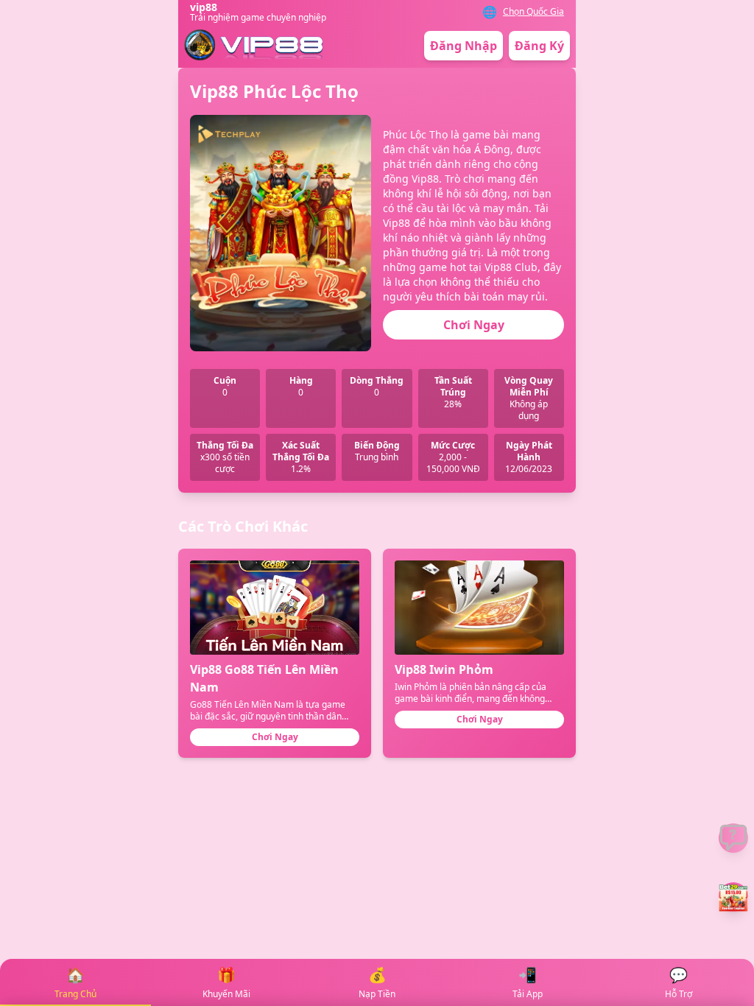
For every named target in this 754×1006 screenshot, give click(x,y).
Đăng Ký (539, 46)
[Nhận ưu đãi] (733, 897)
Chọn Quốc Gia (533, 12)
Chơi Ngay (473, 325)
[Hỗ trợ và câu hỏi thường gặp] (733, 838)
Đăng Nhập (463, 46)
